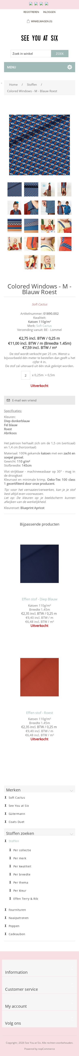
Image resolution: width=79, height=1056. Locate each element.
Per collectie (22, 850)
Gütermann (17, 814)
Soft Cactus (44, 326)
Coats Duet (17, 822)
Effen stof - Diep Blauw (39, 599)
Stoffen (14, 841)
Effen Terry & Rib (25, 899)
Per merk (19, 858)
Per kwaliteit (22, 866)
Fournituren (17, 910)
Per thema (20, 882)
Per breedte (22, 874)
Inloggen (49, 12)
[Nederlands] (36, 5)
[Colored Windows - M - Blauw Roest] (14, 189)
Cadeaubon (17, 934)
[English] (31, 5)
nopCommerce (46, 1049)
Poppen (14, 926)
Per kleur (20, 890)
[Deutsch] (47, 5)
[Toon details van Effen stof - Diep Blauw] (39, 563)
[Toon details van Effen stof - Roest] (39, 677)
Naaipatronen (19, 918)
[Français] (42, 5)
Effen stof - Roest (39, 713)
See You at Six (19, 806)
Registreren (31, 12)
